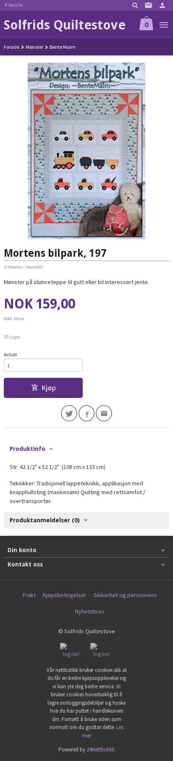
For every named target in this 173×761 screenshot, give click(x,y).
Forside (11, 47)
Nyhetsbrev (90, 611)
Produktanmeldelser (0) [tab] (45, 520)
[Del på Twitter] (69, 413)
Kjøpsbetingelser (64, 595)
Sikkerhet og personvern (125, 595)
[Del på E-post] (104, 413)
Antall (10, 354)
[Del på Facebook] (87, 413)
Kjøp (49, 387)
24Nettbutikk (100, 749)
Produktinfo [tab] (27, 448)
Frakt (29, 595)
